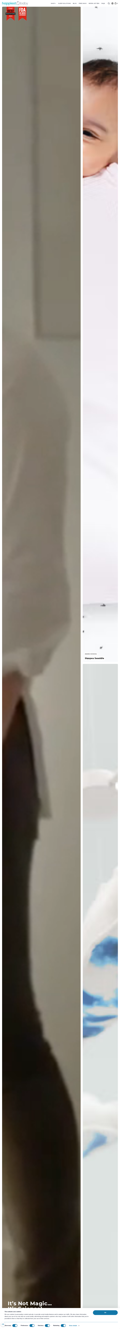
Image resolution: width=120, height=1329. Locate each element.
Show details (73, 1325)
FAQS (103, 3)
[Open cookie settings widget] (3, 1324)
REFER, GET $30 (94, 3)
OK (105, 1312)
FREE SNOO (83, 3)
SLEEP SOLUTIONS (64, 3)
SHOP (53, 3)
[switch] (32, 1325)
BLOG (75, 3)
